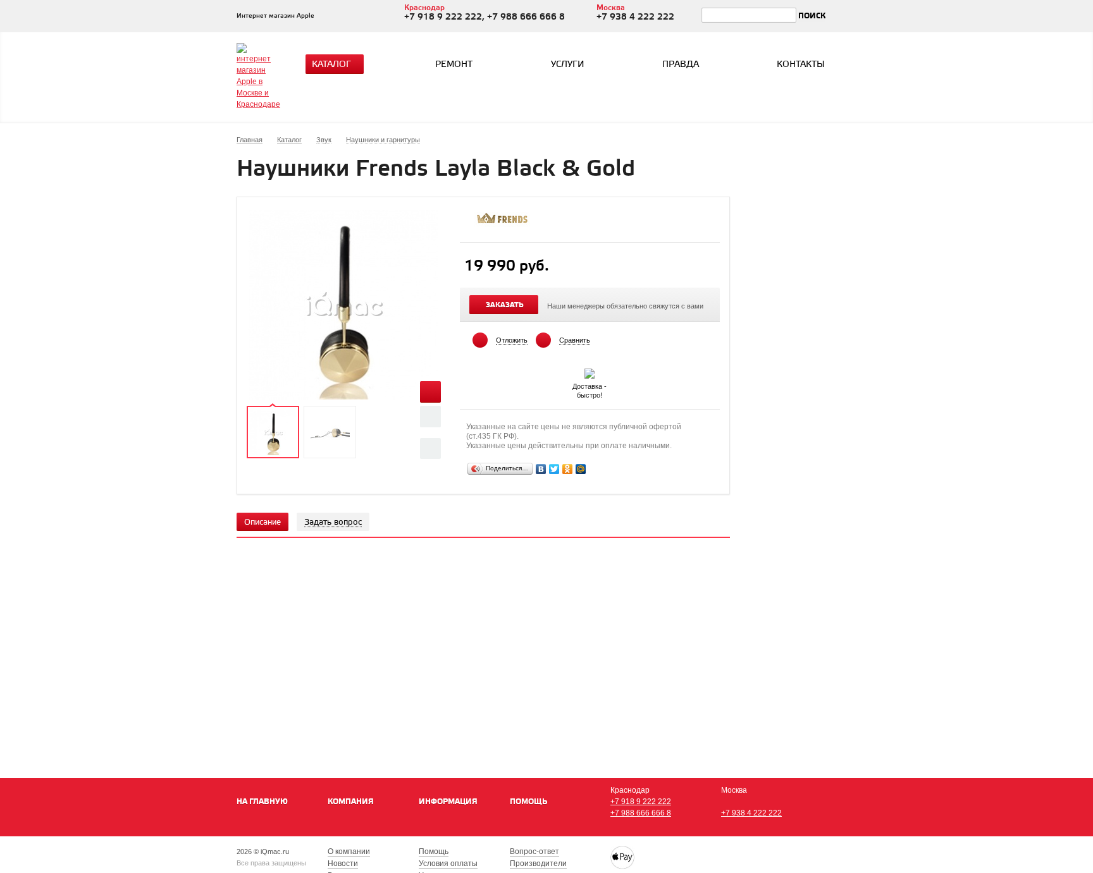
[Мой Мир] (581, 469)
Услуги (567, 64)
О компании (349, 851)
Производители (538, 863)
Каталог (331, 64)
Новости (343, 863)
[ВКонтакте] (541, 469)
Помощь (528, 802)
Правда (680, 64)
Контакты (801, 64)
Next (430, 448)
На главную (262, 802)
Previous (430, 416)
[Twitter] (554, 469)
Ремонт (453, 64)
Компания (351, 802)
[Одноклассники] (567, 469)
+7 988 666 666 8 (640, 813)
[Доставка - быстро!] (589, 371)
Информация (448, 802)
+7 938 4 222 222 (751, 813)
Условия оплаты (448, 863)
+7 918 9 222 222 (640, 801)
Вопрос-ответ (534, 851)
